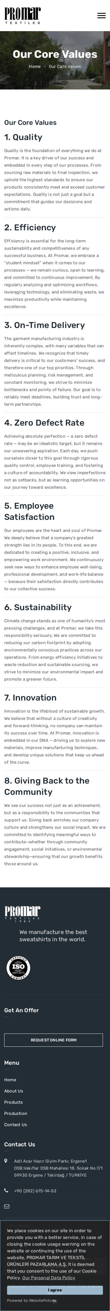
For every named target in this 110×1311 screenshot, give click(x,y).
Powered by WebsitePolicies (31, 1300)
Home (35, 66)
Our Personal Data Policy (49, 1277)
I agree (55, 1290)
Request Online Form (54, 1040)
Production (15, 1113)
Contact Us (15, 1124)
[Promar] (22, 15)
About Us (13, 1091)
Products (13, 1102)
